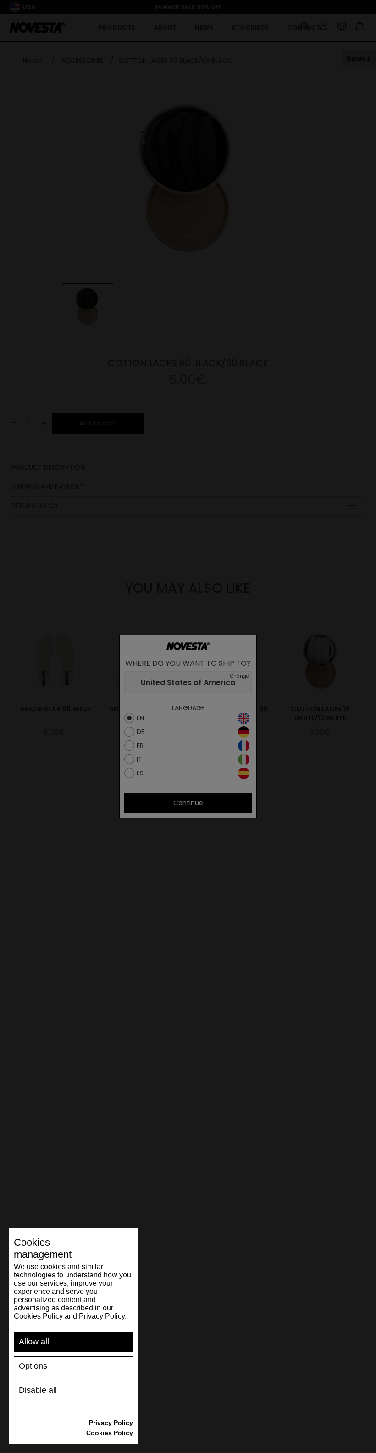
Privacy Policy (111, 1422)
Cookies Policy (109, 1432)
